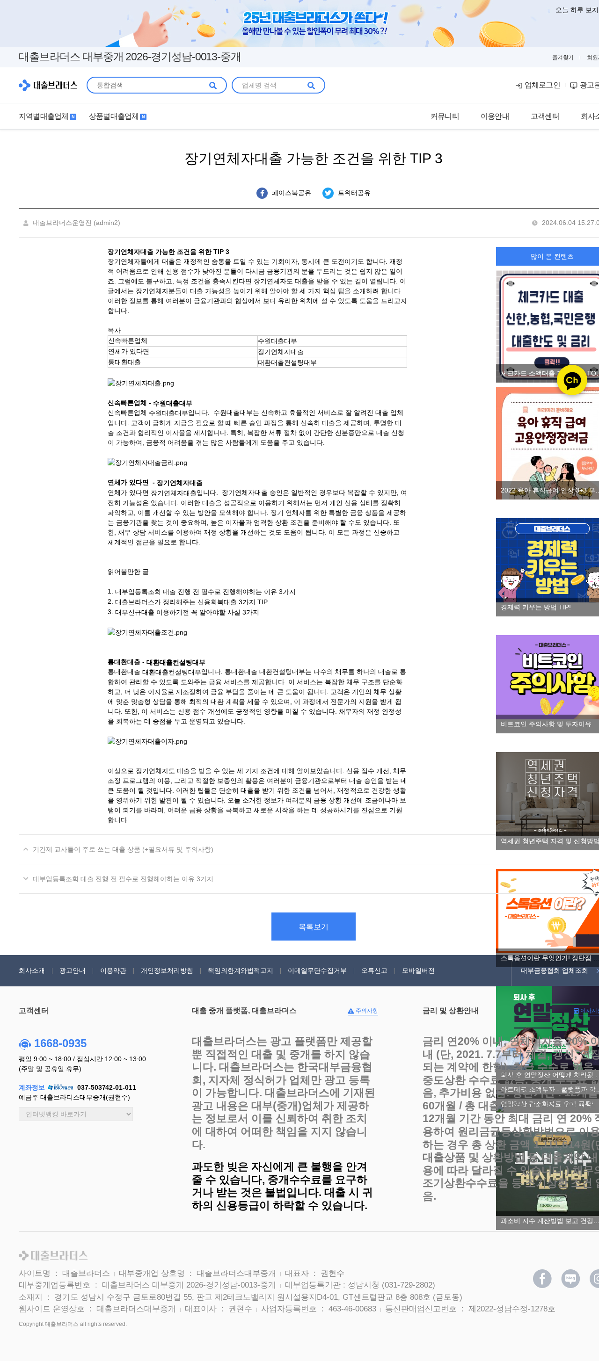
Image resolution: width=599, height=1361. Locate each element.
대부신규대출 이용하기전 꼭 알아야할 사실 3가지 (188, 611)
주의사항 (366, 1010)
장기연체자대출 (281, 351)
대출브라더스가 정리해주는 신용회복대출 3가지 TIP (191, 602)
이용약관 (113, 970)
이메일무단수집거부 (317, 970)
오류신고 (374, 970)
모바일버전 (418, 970)
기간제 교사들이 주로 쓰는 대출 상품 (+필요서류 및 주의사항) (123, 849)
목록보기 (314, 927)
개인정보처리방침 (167, 970)
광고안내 (72, 970)
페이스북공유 (291, 192)
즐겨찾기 (563, 57)
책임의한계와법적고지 (240, 970)
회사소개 (32, 970)
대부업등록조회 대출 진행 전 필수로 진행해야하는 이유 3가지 (205, 591)
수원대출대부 (277, 341)
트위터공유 (353, 192)
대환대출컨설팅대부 (287, 362)
